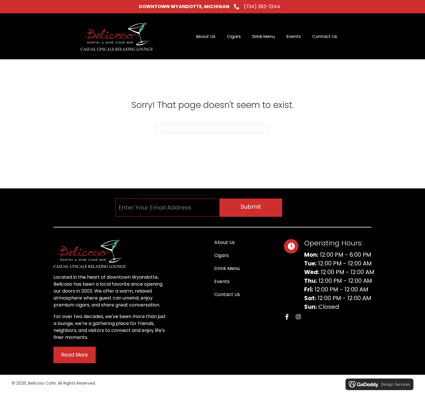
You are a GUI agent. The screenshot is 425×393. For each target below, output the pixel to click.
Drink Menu (227, 268)
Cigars (221, 255)
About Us (224, 242)
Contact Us (227, 294)
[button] (251, 208)
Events (222, 281)
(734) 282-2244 (262, 6)
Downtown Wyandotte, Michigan (184, 6)
